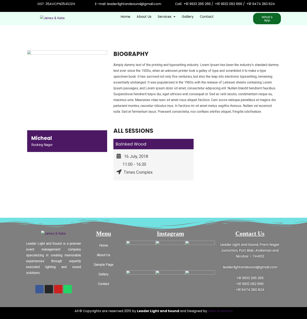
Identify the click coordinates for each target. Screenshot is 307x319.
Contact (207, 16)
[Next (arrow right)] (299, 159)
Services (164, 16)
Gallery (188, 16)
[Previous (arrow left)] (7, 159)
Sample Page (103, 265)
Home (125, 16)
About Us (144, 16)
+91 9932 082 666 (250, 283)
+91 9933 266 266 (250, 278)
